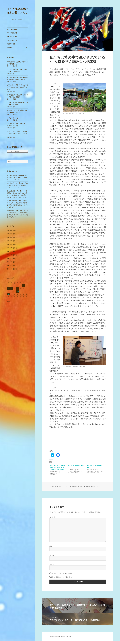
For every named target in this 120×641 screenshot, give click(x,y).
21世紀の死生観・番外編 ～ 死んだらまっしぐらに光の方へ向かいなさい (17, 177)
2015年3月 (10, 265)
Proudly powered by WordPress (60, 636)
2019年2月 (10, 234)
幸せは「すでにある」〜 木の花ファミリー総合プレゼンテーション (17, 133)
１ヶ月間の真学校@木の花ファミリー (17, 12)
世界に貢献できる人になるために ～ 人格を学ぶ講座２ (17, 96)
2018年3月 (10, 237)
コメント (52, 517)
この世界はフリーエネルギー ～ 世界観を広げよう (17, 125)
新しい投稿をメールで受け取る (61, 577)
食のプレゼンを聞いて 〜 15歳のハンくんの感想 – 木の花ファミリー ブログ (17, 195)
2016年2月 (10, 258)
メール (52, 555)
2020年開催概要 (12, 33)
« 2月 (8, 301)
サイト (51, 564)
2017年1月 (10, 251)
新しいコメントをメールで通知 (61, 574)
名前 (51, 546)
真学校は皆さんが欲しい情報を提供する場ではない (17, 63)
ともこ (66, 487)
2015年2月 (10, 269)
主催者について (12, 47)
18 (8, 294)
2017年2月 (10, 248)
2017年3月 (10, 244)
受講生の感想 (11, 44)
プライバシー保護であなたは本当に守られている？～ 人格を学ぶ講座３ (17, 87)
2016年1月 (10, 262)
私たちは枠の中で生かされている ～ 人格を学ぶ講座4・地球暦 (17, 78)
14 (18, 291)
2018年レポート (12, 40)
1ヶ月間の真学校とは (14, 29)
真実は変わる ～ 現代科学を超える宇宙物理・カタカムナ (17, 111)
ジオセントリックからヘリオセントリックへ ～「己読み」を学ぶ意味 (57, 467)
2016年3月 (10, 255)
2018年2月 (10, 241)
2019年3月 (10, 230)
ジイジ (98, 487)
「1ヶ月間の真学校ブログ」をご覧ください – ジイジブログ (17, 205)
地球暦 (88, 487)
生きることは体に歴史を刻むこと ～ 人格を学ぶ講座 (17, 104)
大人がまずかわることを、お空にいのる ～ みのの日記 (17, 70)
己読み (93, 487)
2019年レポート (12, 37)
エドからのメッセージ (14, 118)
